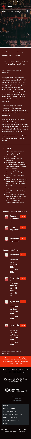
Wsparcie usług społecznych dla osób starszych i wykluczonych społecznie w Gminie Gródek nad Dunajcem (15, 153)
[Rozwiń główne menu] (28, 11)
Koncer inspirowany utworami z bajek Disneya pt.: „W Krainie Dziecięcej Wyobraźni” (15, 171)
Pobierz (23, 216)
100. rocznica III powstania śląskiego (15, 202)
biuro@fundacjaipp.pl (10, 431)
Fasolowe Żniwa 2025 (11, 156)
